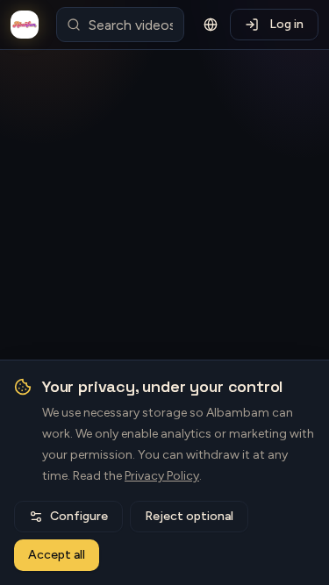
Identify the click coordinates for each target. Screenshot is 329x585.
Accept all (56, 554)
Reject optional (189, 516)
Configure (79, 516)
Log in (286, 24)
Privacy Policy (162, 475)
